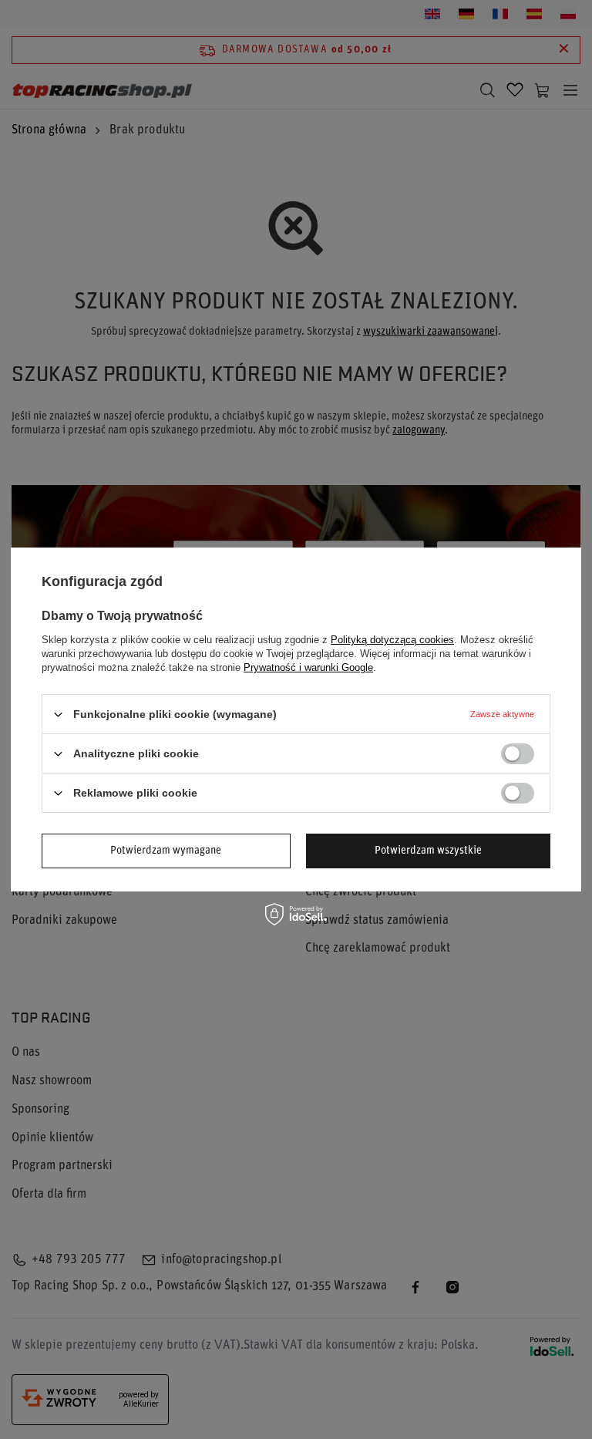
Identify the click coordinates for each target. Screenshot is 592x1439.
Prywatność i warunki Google (308, 667)
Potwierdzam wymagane (165, 850)
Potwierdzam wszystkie (428, 850)
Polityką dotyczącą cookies (392, 639)
